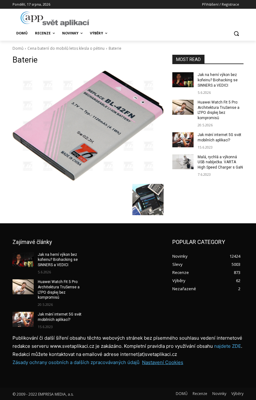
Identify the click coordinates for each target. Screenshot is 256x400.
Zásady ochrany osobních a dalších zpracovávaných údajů (76, 362)
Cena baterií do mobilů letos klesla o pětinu (66, 48)
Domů (17, 48)
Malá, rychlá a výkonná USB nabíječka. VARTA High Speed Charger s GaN (220, 162)
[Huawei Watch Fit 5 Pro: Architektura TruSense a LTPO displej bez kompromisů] (183, 107)
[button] (236, 33)
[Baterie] (88, 125)
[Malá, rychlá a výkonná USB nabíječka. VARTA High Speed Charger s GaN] (183, 162)
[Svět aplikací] (54, 19)
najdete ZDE (227, 346)
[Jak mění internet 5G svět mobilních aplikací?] (183, 139)
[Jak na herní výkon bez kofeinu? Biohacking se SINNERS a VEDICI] (183, 79)
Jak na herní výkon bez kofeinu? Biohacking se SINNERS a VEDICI (218, 80)
